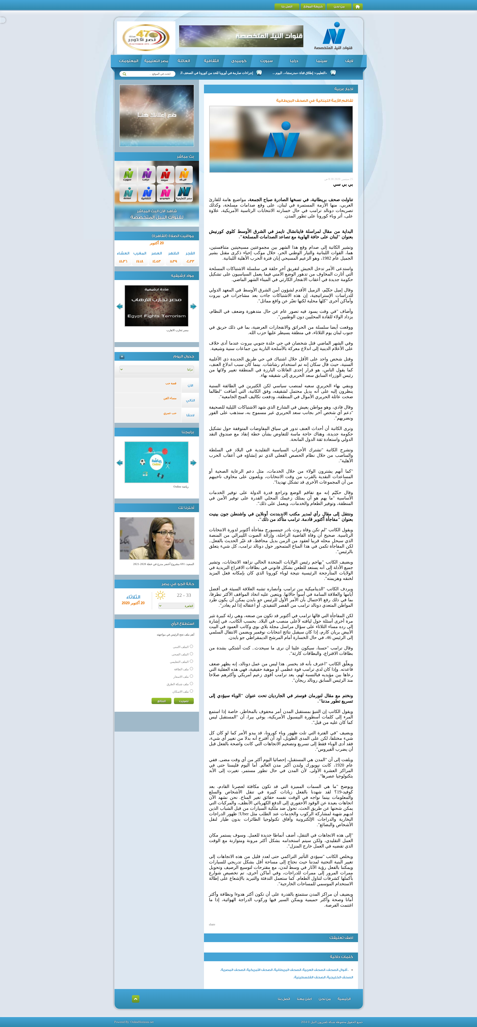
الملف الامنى (181, 647)
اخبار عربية (343, 89)
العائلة (184, 61)
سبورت (266, 61)
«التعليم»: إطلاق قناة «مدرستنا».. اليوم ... (326, 73)
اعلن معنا (304, 999)
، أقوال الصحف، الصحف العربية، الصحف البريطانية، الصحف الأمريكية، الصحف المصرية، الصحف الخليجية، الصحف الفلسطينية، (286, 973)
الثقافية (211, 61)
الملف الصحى (180, 654)
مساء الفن (169, 398)
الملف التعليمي (179, 662)
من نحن (339, 6)
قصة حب (170, 383)
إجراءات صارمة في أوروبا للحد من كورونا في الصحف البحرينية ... (236, 73)
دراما (294, 61)
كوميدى (238, 61)
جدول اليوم (183, 356)
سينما (321, 61)
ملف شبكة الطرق (178, 684)
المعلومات (128, 61)
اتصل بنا (286, 6)
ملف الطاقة (181, 669)
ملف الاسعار (181, 676)
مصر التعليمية (156, 61)
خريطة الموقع (313, 6)
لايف (349, 61)
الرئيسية (344, 999)
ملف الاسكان (180, 691)
